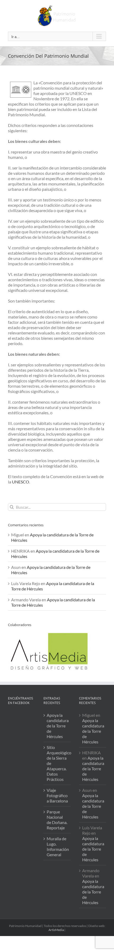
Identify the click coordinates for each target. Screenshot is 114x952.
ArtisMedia (56, 930)
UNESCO (20, 481)
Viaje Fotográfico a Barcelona (57, 795)
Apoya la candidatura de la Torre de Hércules (57, 726)
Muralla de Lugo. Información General (57, 846)
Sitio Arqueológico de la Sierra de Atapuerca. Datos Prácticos (57, 763)
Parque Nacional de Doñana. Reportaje (57, 819)
